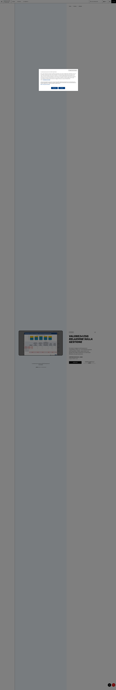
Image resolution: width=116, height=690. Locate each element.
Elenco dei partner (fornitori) (45, 84)
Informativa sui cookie (46, 79)
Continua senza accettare (73, 70)
